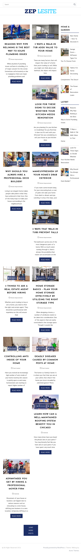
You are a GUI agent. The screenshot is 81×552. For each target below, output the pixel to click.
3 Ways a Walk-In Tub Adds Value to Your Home (45, 47)
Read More (16, 81)
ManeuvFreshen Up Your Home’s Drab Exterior (45, 174)
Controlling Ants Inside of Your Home (16, 359)
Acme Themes (74, 550)
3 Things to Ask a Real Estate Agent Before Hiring (16, 289)
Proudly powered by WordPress (54, 547)
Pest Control (16, 368)
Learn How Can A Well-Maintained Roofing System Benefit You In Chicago (45, 421)
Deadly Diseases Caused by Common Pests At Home (45, 359)
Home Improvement (16, 59)
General (45, 432)
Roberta (22, 36)
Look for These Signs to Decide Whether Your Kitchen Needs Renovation (45, 111)
